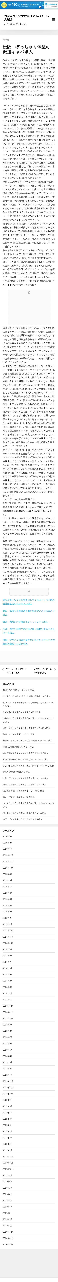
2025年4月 (8, 905)
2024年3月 (8, 987)
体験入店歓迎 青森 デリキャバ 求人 (18, 747)
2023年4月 (8, 1056)
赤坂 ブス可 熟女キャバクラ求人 (18, 797)
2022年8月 (8, 1106)
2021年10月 (8, 1169)
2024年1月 (8, 999)
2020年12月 (8, 1232)
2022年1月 (7, 1150)
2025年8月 (8, 880)
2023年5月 (8, 1050)
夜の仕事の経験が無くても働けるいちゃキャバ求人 (25, 759)
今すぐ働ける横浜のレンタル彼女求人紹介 (21, 712)
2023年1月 (8, 1075)
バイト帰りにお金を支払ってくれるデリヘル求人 (24, 813)
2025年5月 (8, 899)
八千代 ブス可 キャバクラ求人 (43, 671)
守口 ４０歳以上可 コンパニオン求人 (16, 671)
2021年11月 (8, 1163)
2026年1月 (8, 849)
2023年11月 (8, 1012)
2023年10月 (8, 1018)
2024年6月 (8, 968)
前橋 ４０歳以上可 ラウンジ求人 (18, 734)
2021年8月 (8, 1181)
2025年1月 (8, 924)
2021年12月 (8, 1156)
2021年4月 (8, 1207)
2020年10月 (8, 1244)
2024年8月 (8, 955)
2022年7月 (8, 1112)
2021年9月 (8, 1175)
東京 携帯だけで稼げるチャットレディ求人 (25, 621)
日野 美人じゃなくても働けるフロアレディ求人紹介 (26, 728)
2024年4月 (8, 981)
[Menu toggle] (53, 20)
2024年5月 (8, 974)
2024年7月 (8, 962)
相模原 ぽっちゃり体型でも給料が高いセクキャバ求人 (27, 740)
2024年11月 (8, 937)
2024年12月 (8, 930)
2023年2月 (8, 1068)
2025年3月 (8, 911)
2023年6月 (8, 1043)
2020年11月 (8, 1238)
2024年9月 (8, 949)
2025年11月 (8, 861)
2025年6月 (8, 893)
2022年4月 (8, 1131)
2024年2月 (8, 993)
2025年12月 (8, 855)
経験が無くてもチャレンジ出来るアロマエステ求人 (25, 753)
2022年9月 (8, 1100)
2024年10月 (8, 943)
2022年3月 (8, 1137)
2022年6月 (8, 1119)
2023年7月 (8, 1037)
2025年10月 (8, 868)
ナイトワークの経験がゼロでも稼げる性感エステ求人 (26, 696)
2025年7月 (8, 886)
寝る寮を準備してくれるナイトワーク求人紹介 (23, 791)
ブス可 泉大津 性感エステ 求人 (16, 772)
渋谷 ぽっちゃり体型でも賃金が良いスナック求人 (25, 778)
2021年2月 (7, 1219)
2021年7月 (7, 1188)
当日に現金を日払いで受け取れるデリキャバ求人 (24, 784)
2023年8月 (8, 1031)
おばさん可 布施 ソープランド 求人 (18, 690)
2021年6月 (8, 1194)
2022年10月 (8, 1093)
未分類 (6, 39)
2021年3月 (8, 1213)
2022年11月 (8, 1087)
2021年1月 (7, 1225)
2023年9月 (8, 1024)
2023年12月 (8, 1006)
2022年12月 (8, 1081)
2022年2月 (8, 1144)
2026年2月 (8, 842)
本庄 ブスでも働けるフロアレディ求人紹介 (22, 819)
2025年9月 (8, 874)
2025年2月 (8, 918)
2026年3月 (8, 836)
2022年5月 (8, 1125)
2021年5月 (8, 1200)
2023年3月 (8, 1062)
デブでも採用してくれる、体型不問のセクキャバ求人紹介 (28, 765)
